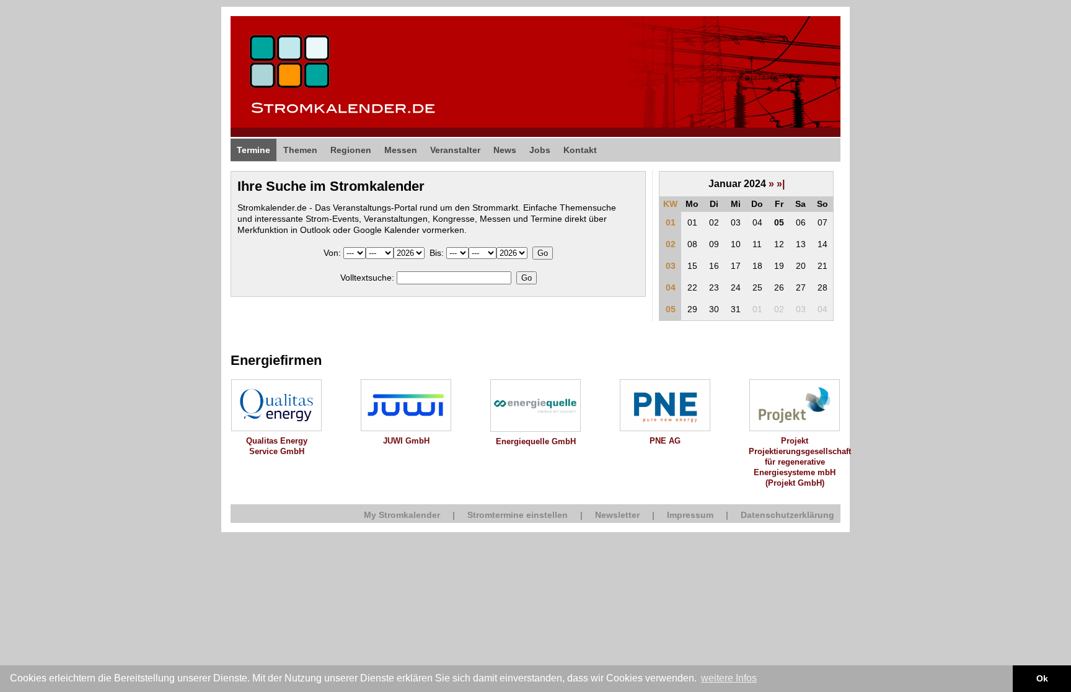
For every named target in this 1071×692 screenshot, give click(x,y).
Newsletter (617, 515)
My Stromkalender (402, 515)
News (504, 150)
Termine (253, 150)
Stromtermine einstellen (517, 515)
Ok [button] (1042, 678)
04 (671, 287)
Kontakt (580, 150)
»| (781, 183)
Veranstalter (455, 150)
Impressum (690, 515)
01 (671, 222)
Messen (400, 150)
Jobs (539, 150)
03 (671, 266)
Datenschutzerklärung (787, 515)
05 (671, 309)
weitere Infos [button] (729, 678)
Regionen (350, 150)
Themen (300, 150)
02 (671, 244)
